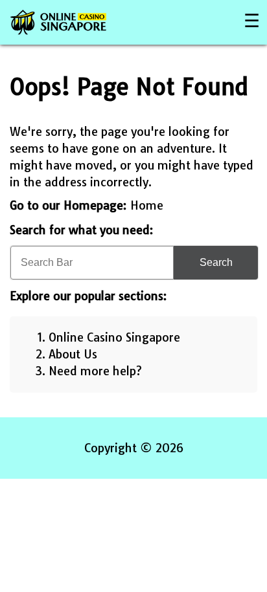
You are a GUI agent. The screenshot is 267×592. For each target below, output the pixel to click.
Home (146, 205)
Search (216, 262)
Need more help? (95, 371)
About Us (73, 354)
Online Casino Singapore (114, 337)
